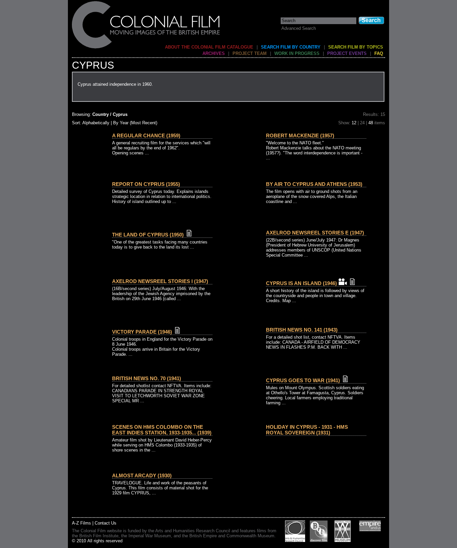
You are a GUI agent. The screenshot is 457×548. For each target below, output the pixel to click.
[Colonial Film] (146, 48)
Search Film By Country (291, 47)
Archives (213, 53)
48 (370, 122)
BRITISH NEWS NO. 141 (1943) (302, 330)
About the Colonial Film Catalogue (209, 47)
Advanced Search (298, 28)
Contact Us (105, 523)
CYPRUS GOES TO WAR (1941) (303, 380)
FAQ (378, 53)
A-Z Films (81, 523)
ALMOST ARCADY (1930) (142, 475)
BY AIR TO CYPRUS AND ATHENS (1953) (314, 184)
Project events (347, 53)
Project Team (250, 53)
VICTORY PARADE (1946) (142, 332)
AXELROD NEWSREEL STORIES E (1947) (315, 232)
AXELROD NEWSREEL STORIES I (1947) (160, 281)
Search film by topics (355, 47)
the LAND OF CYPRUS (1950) (148, 234)
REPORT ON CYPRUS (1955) (146, 184)
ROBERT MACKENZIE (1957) (300, 135)
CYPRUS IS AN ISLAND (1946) (301, 283)
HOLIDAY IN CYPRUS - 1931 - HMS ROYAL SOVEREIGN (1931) (307, 429)
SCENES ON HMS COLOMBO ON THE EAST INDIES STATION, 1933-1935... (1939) (161, 429)
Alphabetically (95, 122)
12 (354, 122)
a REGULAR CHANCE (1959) (146, 135)
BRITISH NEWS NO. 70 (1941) (146, 378)
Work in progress (296, 53)
